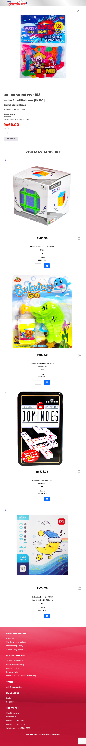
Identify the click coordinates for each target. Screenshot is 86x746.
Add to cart (10, 138)
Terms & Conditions (15, 660)
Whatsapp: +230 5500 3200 (18, 728)
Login (8, 698)
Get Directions (12, 713)
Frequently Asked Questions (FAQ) (21, 676)
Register (10, 702)
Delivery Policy (12, 668)
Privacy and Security (15, 664)
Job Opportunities (14, 687)
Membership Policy (14, 646)
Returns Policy (12, 672)
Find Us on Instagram (15, 724)
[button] (78, 11)
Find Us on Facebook (15, 720)
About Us (10, 638)
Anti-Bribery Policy (14, 649)
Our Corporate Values (16, 642)
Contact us (11, 717)
